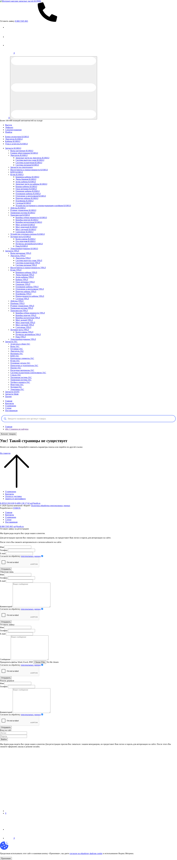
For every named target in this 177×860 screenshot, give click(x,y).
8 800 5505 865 (6, 526)
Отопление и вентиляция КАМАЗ (31, 196)
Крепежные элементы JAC (22, 358)
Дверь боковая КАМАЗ (26, 179)
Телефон (4, 550)
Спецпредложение (13, 130)
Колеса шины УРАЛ (24, 332)
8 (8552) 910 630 (7, 503)
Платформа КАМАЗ (24, 201)
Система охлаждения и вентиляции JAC (28, 373)
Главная (8, 401)
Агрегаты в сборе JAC (20, 344)
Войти (4, 739)
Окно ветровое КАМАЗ (26, 189)
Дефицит (9, 127)
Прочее (8, 396)
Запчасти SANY (12, 392)
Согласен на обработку (20, 556)
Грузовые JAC (16, 349)
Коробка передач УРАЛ (26, 315)
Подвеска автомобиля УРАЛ (28, 334)
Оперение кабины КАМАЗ (28, 191)
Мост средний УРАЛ (25, 325)
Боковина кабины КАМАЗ (27, 177)
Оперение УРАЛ (23, 284)
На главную (5, 453)
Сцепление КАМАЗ (24, 232)
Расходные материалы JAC (22, 370)
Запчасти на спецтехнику (21, 167)
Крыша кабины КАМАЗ (26, 186)
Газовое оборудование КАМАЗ (24, 153)
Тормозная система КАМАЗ (22, 213)
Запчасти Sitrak (12, 394)
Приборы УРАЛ (17, 303)
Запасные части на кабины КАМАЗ (31, 184)
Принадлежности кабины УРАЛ (30, 296)
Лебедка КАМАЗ (18, 208)
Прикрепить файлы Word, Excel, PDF (16, 662)
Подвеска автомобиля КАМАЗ (29, 244)
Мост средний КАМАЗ (26, 229)
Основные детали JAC (20, 363)
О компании (10, 406)
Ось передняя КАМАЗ (25, 241)
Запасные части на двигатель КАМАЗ (32, 158)
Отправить (6, 569)
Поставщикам (11, 410)
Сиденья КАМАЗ (23, 203)
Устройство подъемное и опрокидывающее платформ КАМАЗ (43, 205)
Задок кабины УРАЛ (25, 277)
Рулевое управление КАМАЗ (23, 210)
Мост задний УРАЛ (24, 320)
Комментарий (6, 606)
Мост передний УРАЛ (25, 322)
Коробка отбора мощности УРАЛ (30, 313)
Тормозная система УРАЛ (21, 308)
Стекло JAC (15, 375)
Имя (2, 547)
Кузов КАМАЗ (16, 174)
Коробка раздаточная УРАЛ (28, 318)
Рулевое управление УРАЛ (22, 306)
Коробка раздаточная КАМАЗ (29, 222)
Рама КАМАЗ (22, 246)
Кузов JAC (15, 361)
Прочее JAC (15, 368)
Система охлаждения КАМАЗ (29, 162)
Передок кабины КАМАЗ (27, 198)
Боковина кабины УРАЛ (26, 272)
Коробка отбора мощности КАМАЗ (31, 217)
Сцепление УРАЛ (23, 327)
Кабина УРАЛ (22, 279)
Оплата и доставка (13, 496)
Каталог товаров (8, 434)
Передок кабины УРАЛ (26, 291)
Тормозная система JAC (20, 380)
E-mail (3, 553)
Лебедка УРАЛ (16, 301)
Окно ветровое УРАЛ (25, 282)
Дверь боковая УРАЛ (25, 275)
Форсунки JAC (17, 384)
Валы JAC (14, 346)
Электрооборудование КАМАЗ (24, 248)
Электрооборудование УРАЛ (23, 339)
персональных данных (31, 556)
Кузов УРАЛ (15, 270)
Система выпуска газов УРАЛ (29, 260)
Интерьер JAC (16, 353)
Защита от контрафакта (15, 499)
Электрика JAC (17, 389)
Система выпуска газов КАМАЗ (30, 160)
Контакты (9, 403)
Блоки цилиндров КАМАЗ (17, 137)
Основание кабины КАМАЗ (28, 194)
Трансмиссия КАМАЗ (20, 215)
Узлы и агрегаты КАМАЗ (16, 144)
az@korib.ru (35, 503)
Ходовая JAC (16, 387)
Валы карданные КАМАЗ (21, 151)
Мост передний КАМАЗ (26, 227)
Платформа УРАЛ (23, 294)
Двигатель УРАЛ (17, 256)
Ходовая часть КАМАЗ (20, 236)
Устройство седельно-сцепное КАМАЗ (27, 234)
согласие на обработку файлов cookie (86, 853)
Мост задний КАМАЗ (25, 225)
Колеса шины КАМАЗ (25, 239)
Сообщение (5, 659)
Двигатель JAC (17, 351)
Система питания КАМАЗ (27, 165)
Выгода (8, 125)
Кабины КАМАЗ (12, 141)
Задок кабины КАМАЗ (26, 182)
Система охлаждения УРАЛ (28, 263)
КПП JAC (14, 356)
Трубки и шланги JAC (20, 382)
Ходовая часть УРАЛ (19, 330)
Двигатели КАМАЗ (14, 139)
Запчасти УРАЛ (12, 251)
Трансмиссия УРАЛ (19, 310)
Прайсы (8, 132)
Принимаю (6, 858)
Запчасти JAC (11, 341)
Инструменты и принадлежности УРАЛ (28, 268)
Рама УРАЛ (21, 337)
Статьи (8, 408)
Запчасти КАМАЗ (13, 148)
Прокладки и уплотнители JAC (24, 365)
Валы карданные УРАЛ (20, 253)
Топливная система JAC (21, 377)
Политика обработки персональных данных (50, 505)
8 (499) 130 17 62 (22, 503)
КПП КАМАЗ (16, 172)
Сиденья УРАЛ (22, 299)
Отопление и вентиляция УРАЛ (30, 289)
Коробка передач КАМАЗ (27, 220)
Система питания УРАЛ (26, 265)
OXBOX (17, 508)
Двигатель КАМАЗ (18, 155)
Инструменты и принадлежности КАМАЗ (29, 170)
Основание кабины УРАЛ (27, 287)
